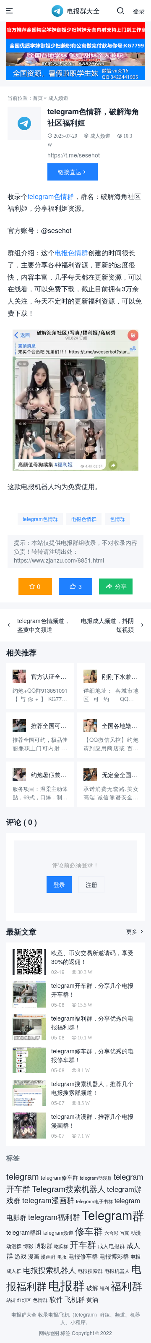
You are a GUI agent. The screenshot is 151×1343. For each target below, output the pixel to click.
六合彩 (111, 1232)
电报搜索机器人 (49, 1269)
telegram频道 (58, 1232)
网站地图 (49, 1332)
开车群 (83, 1244)
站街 (11, 1300)
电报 (62, 1257)
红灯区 (24, 1300)
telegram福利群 (54, 1216)
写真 (124, 1233)
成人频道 (58, 97)
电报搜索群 (90, 1270)
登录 (139, 11)
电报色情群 (71, 252)
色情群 (117, 518)
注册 (91, 884)
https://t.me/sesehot (73, 155)
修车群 (89, 1230)
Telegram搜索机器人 (68, 1188)
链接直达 (72, 172)
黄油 (92, 1299)
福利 (104, 1288)
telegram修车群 (59, 1177)
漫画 (33, 1256)
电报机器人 (117, 1270)
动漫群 (13, 1245)
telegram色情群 (51, 196)
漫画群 (48, 1256)
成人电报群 (111, 1246)
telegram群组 (24, 1232)
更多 (135, 931)
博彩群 (43, 1245)
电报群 (66, 1284)
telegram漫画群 (48, 1200)
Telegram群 (113, 1214)
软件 (56, 1299)
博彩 (28, 1245)
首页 (38, 97)
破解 (92, 1287)
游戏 (20, 1256)
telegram (22, 1176)
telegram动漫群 (96, 1177)
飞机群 (75, 1299)
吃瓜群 (61, 1246)
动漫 (136, 1232)
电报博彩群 (114, 1256)
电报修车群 (83, 1256)
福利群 (126, 1285)
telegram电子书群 (94, 1201)
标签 (65, 1332)
